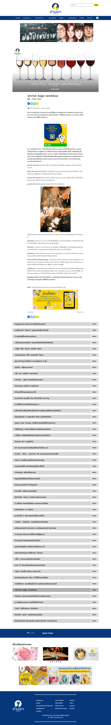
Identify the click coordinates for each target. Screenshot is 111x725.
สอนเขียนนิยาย (72, 18)
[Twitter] (31, 103)
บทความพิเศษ (52, 18)
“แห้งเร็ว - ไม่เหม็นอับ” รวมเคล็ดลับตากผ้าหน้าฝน (31, 522)
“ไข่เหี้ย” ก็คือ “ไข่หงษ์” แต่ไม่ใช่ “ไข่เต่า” (28, 348)
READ (94, 324)
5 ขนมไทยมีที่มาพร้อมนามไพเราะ (25, 336)
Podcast (72, 706)
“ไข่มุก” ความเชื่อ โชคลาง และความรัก (28, 571)
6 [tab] (60, 661)
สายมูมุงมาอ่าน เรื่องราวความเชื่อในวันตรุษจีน (30, 324)
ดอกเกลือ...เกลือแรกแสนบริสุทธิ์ (25, 491)
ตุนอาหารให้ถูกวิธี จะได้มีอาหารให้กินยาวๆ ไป (30, 546)
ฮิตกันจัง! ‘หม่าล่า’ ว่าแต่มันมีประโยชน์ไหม (28, 614)
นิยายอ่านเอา (27, 18)
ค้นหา (96, 5)
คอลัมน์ (61, 18)
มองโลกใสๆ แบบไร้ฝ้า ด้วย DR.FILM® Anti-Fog (32, 398)
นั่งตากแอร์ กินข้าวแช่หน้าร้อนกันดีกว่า (27, 540)
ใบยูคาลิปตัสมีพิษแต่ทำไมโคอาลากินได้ (27, 478)
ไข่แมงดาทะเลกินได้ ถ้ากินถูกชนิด (26, 484)
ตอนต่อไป (80, 312)
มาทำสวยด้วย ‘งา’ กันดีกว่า (24, 509)
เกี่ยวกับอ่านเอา (59, 706)
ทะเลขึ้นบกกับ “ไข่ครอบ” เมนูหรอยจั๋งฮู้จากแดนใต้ (31, 330)
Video (71, 703)
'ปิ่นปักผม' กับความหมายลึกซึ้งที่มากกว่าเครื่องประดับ (32, 596)
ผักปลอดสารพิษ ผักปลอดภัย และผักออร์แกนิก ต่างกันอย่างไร (36, 621)
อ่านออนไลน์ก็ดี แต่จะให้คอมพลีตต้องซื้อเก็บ (29, 466)
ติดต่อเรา (89, 18)
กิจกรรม (82, 18)
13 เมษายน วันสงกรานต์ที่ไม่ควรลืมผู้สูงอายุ (29, 534)
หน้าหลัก (17, 18)
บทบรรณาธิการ (59, 700)
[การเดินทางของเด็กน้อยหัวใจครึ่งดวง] (25, 653)
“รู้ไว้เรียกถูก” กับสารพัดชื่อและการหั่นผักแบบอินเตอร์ (33, 429)
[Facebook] (28, 103)
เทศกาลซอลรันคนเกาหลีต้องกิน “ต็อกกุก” (29, 553)
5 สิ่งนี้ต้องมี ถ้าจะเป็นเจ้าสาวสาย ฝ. (27, 404)
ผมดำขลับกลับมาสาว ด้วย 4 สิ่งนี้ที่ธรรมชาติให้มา (31, 577)
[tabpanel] (25, 653)
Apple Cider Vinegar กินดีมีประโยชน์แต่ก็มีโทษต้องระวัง (35, 423)
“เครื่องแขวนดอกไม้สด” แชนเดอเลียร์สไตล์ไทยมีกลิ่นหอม (34, 342)
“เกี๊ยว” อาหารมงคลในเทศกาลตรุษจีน (27, 559)
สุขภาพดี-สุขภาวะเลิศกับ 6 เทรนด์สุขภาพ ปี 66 (31, 361)
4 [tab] (56, 661)
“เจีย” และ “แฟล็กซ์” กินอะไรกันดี (26, 373)
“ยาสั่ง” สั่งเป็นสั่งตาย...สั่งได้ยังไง (26, 608)
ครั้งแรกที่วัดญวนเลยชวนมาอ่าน (25, 392)
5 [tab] (58, 661)
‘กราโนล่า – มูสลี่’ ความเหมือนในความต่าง (29, 379)
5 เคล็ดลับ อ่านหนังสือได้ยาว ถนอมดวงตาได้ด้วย (31, 503)
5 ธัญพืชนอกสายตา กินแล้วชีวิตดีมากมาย (29, 602)
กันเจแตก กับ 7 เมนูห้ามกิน (24, 441)
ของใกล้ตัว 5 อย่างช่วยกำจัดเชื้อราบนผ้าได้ (29, 515)
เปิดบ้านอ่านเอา (39, 18)
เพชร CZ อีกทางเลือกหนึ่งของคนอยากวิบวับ (30, 565)
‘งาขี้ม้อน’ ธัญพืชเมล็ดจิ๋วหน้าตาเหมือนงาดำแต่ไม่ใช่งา (33, 435)
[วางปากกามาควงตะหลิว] (86, 653)
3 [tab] (54, 661)
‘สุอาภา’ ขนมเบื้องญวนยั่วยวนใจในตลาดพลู (29, 460)
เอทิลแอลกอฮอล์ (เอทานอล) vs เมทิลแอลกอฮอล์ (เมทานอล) (35, 528)
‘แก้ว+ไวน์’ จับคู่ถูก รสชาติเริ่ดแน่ (26, 590)
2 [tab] (52, 661)
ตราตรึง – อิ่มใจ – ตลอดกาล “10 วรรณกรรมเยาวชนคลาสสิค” (37, 454)
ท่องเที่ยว (38, 711)
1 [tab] (50, 661)
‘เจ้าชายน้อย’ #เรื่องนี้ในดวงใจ (25, 472)
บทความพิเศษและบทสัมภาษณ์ (44, 706)
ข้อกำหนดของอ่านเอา (61, 708)
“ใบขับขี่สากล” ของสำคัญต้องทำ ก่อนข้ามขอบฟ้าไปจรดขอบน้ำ (36, 583)
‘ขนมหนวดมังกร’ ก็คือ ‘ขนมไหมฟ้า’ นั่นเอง (29, 355)
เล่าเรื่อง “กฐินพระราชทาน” (24, 367)
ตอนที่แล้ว (31, 312)
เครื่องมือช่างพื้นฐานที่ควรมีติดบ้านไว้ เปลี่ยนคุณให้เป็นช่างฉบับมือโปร (38, 410)
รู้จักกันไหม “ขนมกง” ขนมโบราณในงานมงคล (30, 497)
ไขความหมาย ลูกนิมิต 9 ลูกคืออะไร (26, 386)
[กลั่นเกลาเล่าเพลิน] (55, 653)
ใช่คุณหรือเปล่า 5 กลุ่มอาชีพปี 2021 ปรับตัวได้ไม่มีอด (33, 416)
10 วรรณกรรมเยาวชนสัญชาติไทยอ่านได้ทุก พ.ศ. (31, 447)
